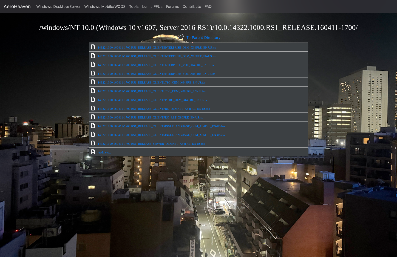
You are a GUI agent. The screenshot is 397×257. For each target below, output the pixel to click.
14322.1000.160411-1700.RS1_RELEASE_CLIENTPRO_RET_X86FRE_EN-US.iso (150, 117)
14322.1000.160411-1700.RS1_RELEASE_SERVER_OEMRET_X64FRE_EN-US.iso (151, 143)
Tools (134, 6)
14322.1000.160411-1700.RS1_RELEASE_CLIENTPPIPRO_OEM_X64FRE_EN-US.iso (153, 100)
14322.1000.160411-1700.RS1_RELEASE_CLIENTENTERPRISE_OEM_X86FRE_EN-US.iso (157, 56)
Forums (172, 6)
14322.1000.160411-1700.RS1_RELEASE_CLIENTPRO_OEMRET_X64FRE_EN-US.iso (154, 108)
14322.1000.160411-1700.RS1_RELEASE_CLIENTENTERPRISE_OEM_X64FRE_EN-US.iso (157, 47)
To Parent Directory (203, 37)
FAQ (208, 6)
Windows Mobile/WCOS (104, 6)
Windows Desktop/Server (58, 6)
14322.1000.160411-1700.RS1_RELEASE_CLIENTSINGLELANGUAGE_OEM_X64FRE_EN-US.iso (161, 126)
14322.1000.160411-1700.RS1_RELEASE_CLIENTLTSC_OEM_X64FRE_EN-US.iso (152, 82)
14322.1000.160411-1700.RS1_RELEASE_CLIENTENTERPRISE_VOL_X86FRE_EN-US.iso (157, 73)
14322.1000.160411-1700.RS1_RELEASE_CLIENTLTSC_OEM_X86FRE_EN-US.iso (152, 91)
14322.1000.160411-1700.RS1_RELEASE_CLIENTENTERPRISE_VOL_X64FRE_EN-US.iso (157, 65)
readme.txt (104, 152)
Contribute (191, 6)
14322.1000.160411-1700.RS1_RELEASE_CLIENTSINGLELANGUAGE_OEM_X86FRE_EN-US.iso (161, 135)
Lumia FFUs (152, 6)
